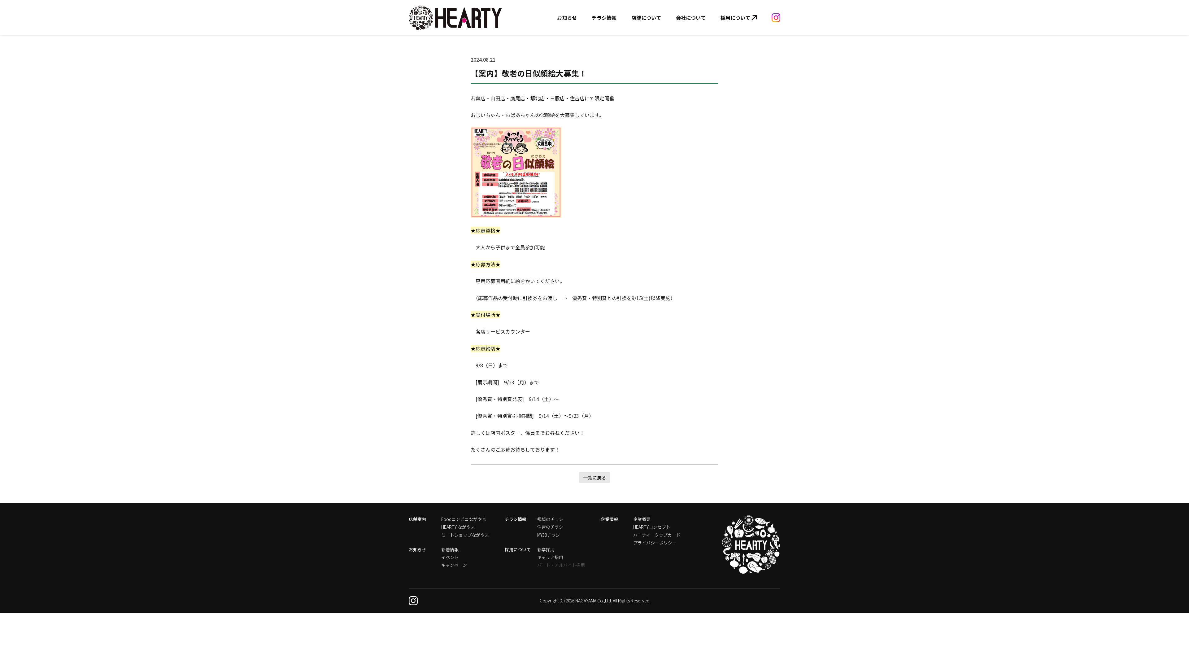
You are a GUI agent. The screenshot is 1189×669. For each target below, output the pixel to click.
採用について (735, 17)
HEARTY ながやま (458, 527)
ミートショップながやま (465, 535)
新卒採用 (546, 549)
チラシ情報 (604, 17)
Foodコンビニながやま (463, 519)
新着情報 (450, 549)
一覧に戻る (594, 477)
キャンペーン (454, 565)
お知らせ (567, 17)
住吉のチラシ (550, 527)
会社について (691, 17)
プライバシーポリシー (655, 543)
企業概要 (642, 519)
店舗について (646, 17)
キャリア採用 (550, 557)
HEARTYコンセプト (651, 527)
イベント (450, 557)
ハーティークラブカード (657, 535)
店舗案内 (417, 519)
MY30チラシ (548, 535)
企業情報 (609, 519)
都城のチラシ (550, 519)
